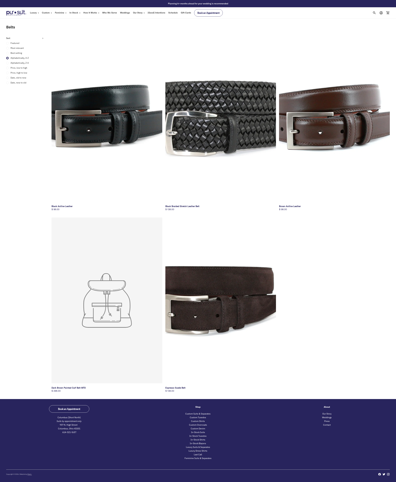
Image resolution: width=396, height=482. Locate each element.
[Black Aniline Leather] (107, 119)
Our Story (137, 12)
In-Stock (73, 12)
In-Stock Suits (198, 432)
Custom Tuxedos (198, 417)
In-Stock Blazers (198, 443)
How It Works (90, 12)
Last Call (198, 454)
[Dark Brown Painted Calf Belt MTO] (107, 300)
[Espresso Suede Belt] (220, 300)
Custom (46, 12)
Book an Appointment (208, 12)
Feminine (59, 12)
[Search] (374, 12)
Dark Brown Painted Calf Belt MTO (69, 387)
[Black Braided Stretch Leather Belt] (220, 119)
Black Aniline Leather (62, 206)
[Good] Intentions (156, 12)
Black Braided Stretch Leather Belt (182, 206)
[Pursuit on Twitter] (383, 474)
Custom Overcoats (198, 424)
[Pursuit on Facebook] (379, 474)
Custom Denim (198, 428)
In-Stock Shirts (198, 439)
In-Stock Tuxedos (198, 436)
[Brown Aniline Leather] (334, 119)
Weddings (125, 12)
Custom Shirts (198, 421)
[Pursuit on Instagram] (388, 474)
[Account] (381, 12)
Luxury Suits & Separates (198, 447)
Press (327, 421)
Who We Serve (109, 12)
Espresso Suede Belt (175, 387)
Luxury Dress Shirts (198, 450)
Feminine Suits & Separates (198, 458)
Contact (327, 424)
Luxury (33, 12)
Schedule (173, 12)
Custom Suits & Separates (198, 413)
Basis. (30, 474)
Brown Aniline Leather (290, 206)
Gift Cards (186, 12)
